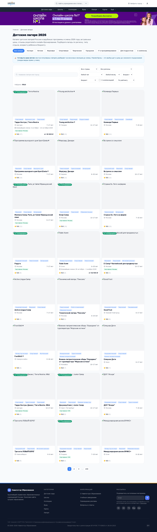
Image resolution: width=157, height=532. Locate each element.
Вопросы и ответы (87, 505)
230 (86, 469)
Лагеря (94, 9)
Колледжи (73, 9)
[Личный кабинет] (147, 3)
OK (124, 508)
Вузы (84, 9)
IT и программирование (107, 51)
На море (30, 51)
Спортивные (63, 51)
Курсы (105, 9)
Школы (60, 9)
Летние (40, 51)
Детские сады (46, 9)
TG (129, 508)
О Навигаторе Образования (90, 494)
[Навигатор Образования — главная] (11, 3)
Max (133, 508)
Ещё (112, 9)
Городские (90, 51)
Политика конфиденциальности (44, 522)
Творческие (77, 51)
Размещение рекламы (88, 501)
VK (118, 508)
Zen (139, 508)
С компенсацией (143, 51)
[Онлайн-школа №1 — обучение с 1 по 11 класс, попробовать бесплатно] (78, 18)
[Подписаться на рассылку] (147, 498)
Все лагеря (18, 51)
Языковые (51, 51)
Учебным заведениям (88, 497)
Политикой (143, 503)
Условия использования (63, 522)
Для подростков (126, 51)
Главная (15, 30)
